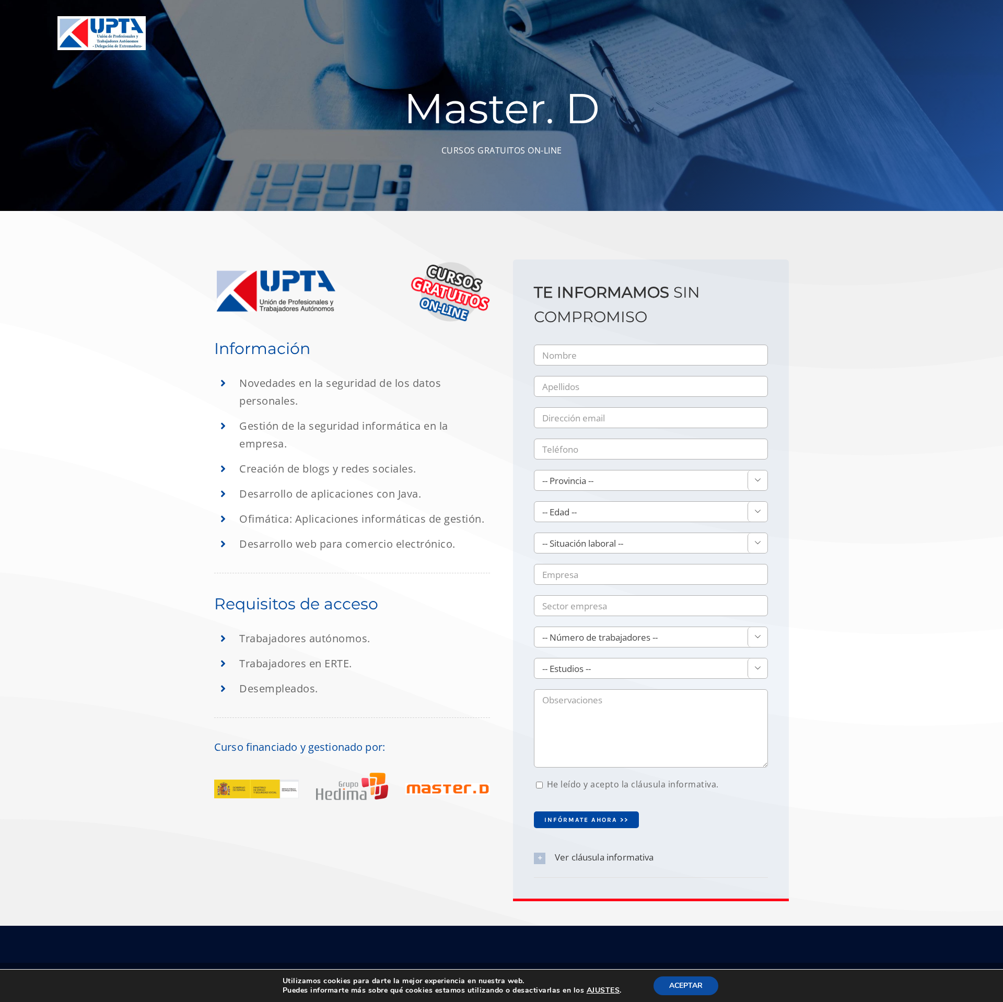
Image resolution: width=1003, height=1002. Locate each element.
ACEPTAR (686, 986)
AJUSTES (603, 990)
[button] (651, 857)
